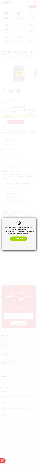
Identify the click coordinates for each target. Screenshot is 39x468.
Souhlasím (19, 239)
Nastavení (19, 244)
